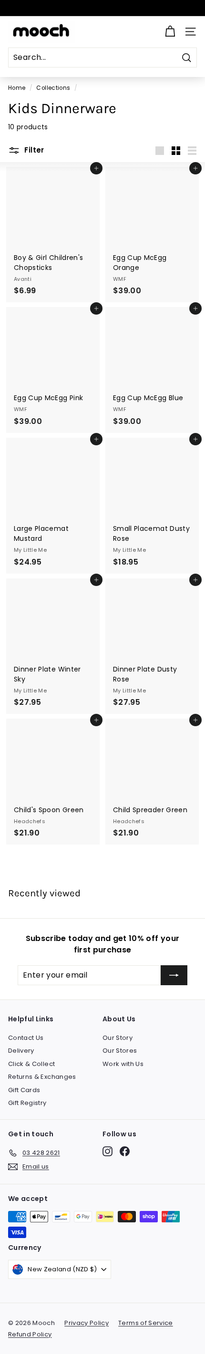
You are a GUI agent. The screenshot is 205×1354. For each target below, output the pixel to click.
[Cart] (170, 32)
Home (16, 88)
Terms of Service (145, 1322)
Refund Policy (30, 1334)
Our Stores (119, 1050)
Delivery (21, 1050)
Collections (53, 88)
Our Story (117, 1037)
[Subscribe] (174, 975)
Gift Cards (24, 1090)
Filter (33, 150)
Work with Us (123, 1063)
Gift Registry (27, 1102)
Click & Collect (31, 1063)
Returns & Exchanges (42, 1076)
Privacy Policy (86, 1322)
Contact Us (26, 1037)
